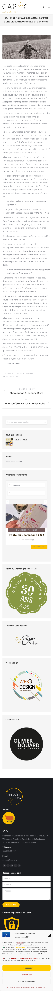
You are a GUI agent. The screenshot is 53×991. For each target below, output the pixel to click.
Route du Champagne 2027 (26, 535)
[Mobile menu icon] (49, 6)
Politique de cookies (13, 987)
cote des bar (31, 373)
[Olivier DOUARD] (26, 744)
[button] (49, 935)
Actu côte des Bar (19, 373)
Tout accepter (27, 968)
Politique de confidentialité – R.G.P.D (33, 987)
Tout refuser (26, 974)
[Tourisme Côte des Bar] (26, 640)
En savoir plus (39, 547)
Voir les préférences (26, 981)
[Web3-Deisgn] (26, 707)
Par (10, 376)
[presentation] (7, 502)
